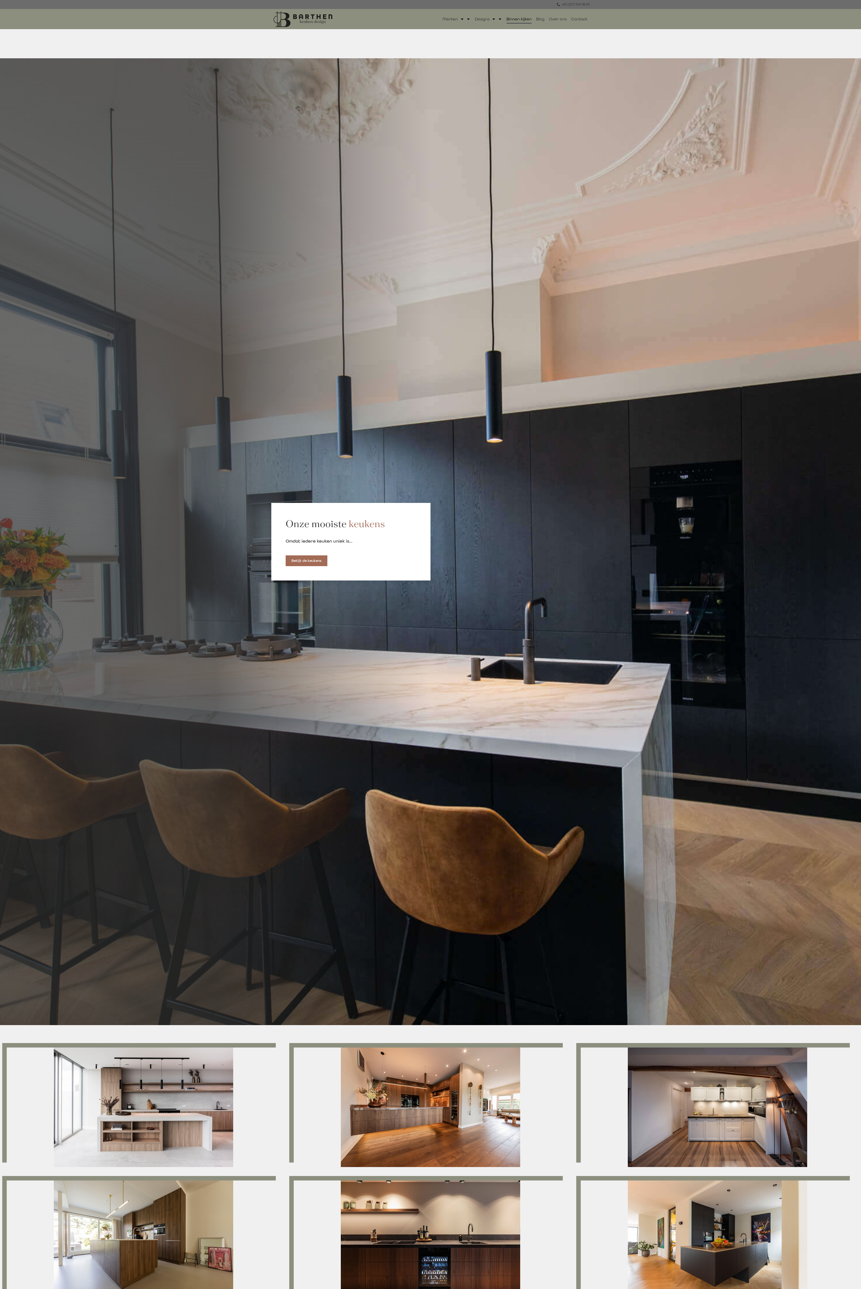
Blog (540, 19)
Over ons (558, 19)
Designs (482, 19)
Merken (450, 19)
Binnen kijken (519, 19)
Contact (579, 19)
